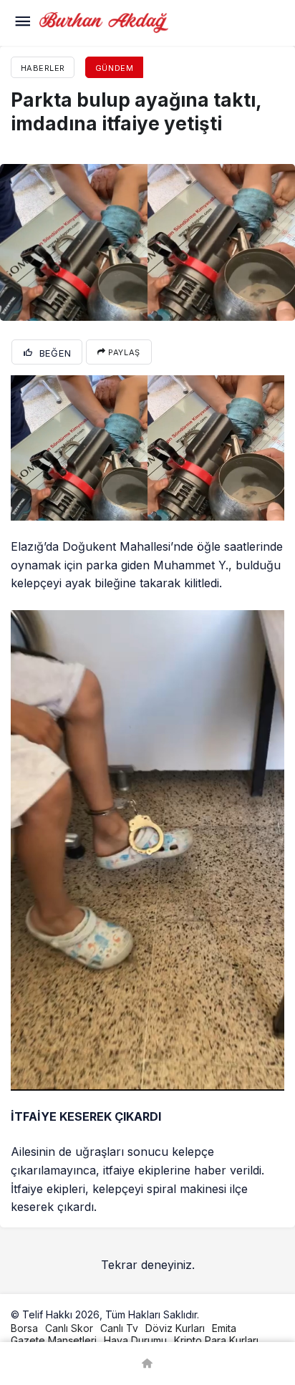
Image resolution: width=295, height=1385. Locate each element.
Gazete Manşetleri (54, 1340)
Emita (224, 1328)
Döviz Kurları (175, 1328)
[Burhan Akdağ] (103, 21)
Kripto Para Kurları (216, 1340)
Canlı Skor (69, 1328)
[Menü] (22, 22)
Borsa (24, 1328)
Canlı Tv (119, 1328)
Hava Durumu (135, 1340)
